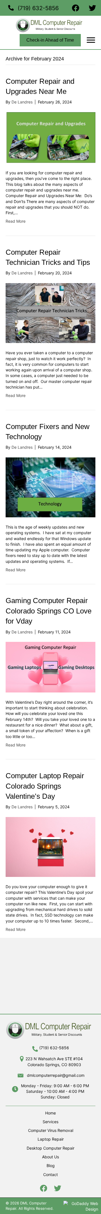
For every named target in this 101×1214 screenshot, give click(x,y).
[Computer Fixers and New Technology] (50, 486)
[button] (90, 40)
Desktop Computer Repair (50, 1148)
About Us (50, 1156)
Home (50, 1113)
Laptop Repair (51, 1139)
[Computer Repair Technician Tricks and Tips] (50, 312)
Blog (51, 1165)
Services (50, 1121)
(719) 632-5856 (38, 8)
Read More (16, 221)
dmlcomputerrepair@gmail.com (55, 1075)
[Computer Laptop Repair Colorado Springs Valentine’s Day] (50, 846)
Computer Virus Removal (50, 1130)
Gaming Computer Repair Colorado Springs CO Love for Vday (48, 610)
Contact (50, 1174)
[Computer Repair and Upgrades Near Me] (50, 137)
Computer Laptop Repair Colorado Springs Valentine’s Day (45, 785)
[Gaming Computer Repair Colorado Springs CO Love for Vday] (50, 666)
